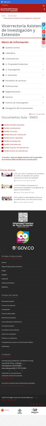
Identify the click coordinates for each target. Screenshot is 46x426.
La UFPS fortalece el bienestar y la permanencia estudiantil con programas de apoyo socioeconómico (29, 187)
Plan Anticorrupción (8, 301)
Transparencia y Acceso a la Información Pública (17, 342)
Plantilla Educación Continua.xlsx (15, 135)
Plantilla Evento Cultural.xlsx (13, 138)
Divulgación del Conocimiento (19, 108)
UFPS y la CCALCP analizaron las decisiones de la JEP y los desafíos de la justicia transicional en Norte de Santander (29, 176)
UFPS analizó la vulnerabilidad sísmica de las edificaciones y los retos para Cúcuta (28, 198)
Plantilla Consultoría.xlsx (12, 128)
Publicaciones (11, 86)
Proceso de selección (8, 305)
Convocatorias (12, 58)
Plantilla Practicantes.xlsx (12, 144)
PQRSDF (4, 275)
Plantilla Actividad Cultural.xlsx (14, 125)
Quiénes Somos (12, 47)
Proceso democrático (8, 314)
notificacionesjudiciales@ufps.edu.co (14, 386)
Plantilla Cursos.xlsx (10, 131)
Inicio (3, 16)
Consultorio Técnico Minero (10, 330)
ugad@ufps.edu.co (8, 378)
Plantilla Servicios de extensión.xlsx (16, 151)
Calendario (10, 53)
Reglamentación (12, 91)
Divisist (4, 262)
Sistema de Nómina (8, 283)
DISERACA (5, 287)
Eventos (9, 97)
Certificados (5, 346)
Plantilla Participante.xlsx (12, 141)
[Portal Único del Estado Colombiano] (5, 2)
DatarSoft (5, 279)
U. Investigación (12, 69)
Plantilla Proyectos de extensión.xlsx (16, 148)
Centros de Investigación (16, 102)
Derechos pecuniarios (9, 318)
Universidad (12, 16)
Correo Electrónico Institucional (12, 322)
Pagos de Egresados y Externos (12, 266)
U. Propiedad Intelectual (16, 64)
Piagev (4, 271)
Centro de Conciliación (9, 334)
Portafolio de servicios (15, 80)
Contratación (6, 309)
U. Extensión (11, 75)
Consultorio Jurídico (8, 326)
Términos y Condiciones (9, 338)
